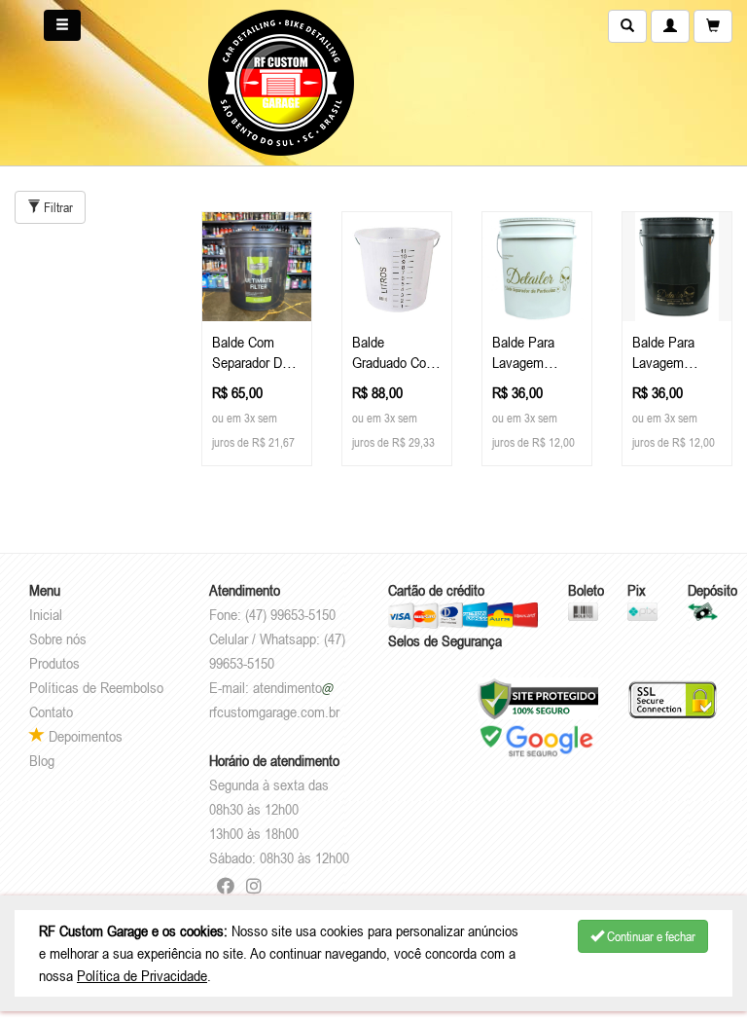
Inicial (45, 614)
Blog (41, 760)
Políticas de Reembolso (96, 687)
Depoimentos (84, 736)
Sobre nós (58, 638)
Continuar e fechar (649, 936)
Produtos (54, 663)
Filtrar (57, 207)
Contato (51, 711)
